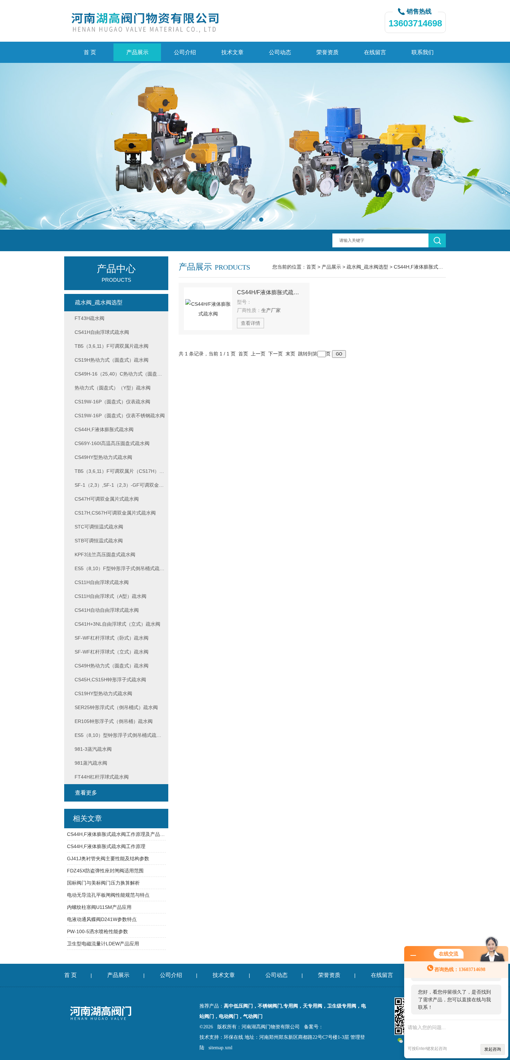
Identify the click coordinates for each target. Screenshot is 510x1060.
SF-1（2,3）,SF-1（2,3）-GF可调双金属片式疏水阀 (121, 485)
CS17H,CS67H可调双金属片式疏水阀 (115, 513)
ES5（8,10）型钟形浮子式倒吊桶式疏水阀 (120, 735)
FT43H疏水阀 (89, 318)
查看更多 (86, 793)
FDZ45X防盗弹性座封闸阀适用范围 (105, 870)
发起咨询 (492, 1049)
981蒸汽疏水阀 (91, 763)
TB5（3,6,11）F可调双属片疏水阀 (111, 346)
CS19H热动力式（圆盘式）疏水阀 (111, 360)
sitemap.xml (220, 1047)
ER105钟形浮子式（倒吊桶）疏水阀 (114, 721)
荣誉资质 (327, 52)
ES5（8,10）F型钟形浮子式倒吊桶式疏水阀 (121, 568)
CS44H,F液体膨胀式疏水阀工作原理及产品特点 (116, 834)
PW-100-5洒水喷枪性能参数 (97, 931)
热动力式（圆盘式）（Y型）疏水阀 (113, 388)
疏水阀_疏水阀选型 (367, 267)
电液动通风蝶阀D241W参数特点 (102, 919)
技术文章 (232, 52)
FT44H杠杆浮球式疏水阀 (102, 777)
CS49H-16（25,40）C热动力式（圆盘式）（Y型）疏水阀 (121, 374)
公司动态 (280, 52)
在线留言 (375, 52)
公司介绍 (185, 52)
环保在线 (233, 1037)
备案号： (313, 1026)
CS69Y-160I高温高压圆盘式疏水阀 (112, 443)
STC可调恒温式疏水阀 (99, 526)
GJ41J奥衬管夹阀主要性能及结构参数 (108, 858)
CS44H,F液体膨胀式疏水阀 (423, 267)
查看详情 (250, 323)
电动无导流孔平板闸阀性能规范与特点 (108, 895)
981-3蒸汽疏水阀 (93, 749)
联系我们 (422, 52)
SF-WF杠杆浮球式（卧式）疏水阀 (111, 638)
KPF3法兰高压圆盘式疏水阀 (105, 554)
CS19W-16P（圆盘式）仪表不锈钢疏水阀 (120, 415)
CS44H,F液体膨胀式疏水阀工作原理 (106, 846)
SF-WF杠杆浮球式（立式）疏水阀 (111, 652)
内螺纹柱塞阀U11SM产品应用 (99, 907)
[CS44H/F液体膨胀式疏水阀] (208, 308)
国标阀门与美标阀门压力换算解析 (103, 883)
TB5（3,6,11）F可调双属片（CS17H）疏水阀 (121, 471)
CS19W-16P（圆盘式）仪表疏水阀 (112, 401)
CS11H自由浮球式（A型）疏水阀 (110, 596)
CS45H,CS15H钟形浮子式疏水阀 (110, 679)
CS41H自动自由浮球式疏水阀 (107, 610)
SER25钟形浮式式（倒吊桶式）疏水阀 (116, 707)
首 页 (90, 52)
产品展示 (137, 52)
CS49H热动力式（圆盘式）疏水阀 (111, 665)
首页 (311, 267)
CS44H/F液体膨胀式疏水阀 (270, 292)
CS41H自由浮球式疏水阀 (102, 332)
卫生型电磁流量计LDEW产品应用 (103, 943)
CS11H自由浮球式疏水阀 (102, 582)
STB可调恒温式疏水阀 (99, 540)
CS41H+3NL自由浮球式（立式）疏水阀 (117, 624)
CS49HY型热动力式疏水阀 (103, 457)
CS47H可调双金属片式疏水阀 (107, 499)
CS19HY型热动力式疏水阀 (103, 693)
